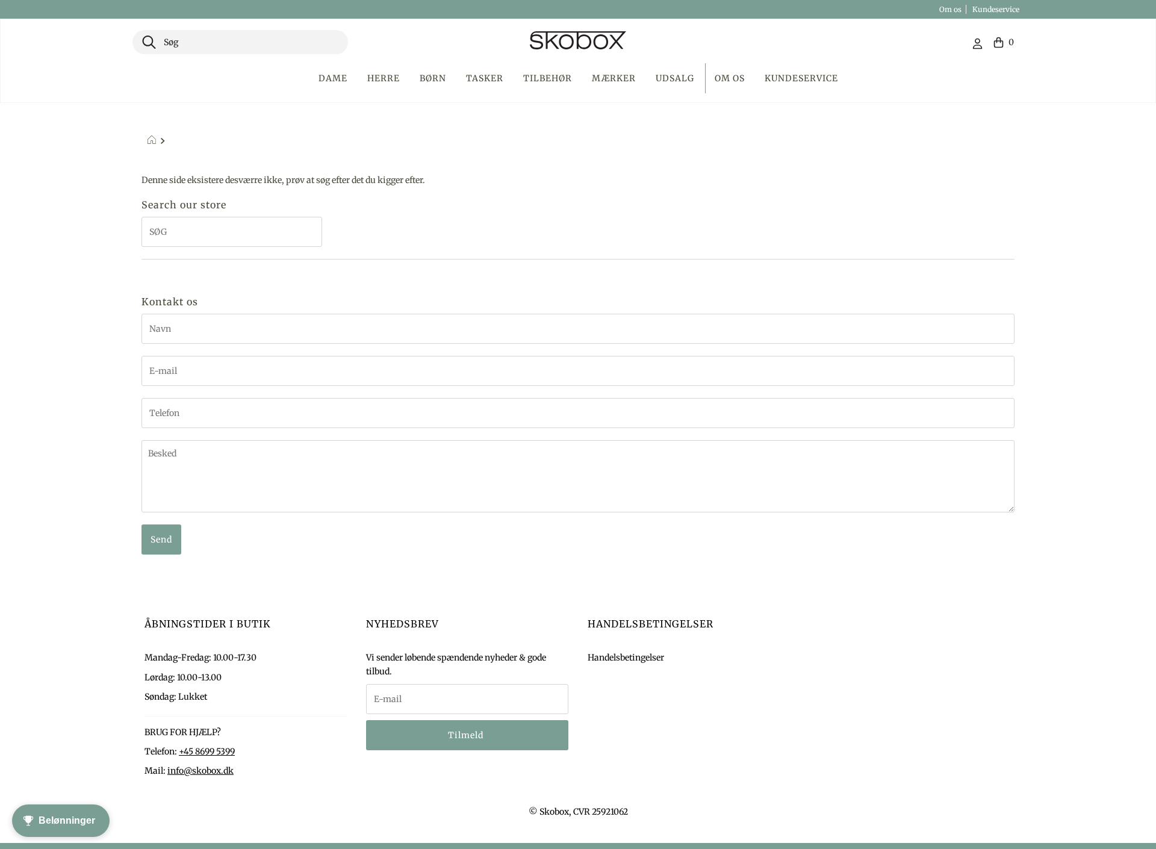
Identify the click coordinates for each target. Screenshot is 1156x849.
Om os (950, 9)
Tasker (484, 78)
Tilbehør (547, 78)
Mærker (614, 78)
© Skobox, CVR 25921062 (578, 811)
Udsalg (675, 78)
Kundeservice (995, 9)
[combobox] (240, 42)
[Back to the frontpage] (153, 141)
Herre (383, 78)
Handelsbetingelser (626, 657)
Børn (433, 78)
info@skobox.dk (200, 770)
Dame (333, 78)
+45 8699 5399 (207, 751)
